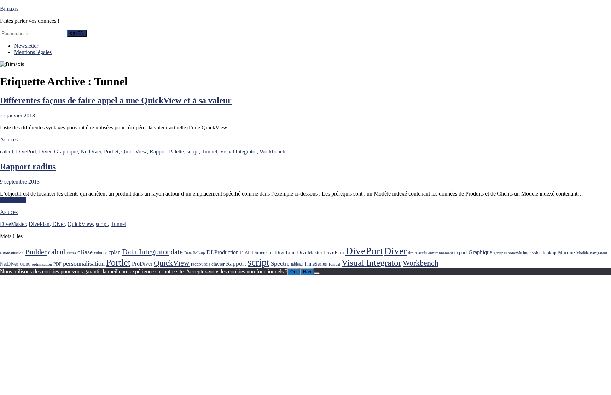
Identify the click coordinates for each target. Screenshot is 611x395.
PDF (57, 264)
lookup (550, 252)
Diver (45, 152)
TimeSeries (315, 264)
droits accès (417, 253)
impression (532, 252)
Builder (36, 252)
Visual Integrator (238, 152)
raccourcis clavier (208, 264)
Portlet (111, 152)
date (177, 252)
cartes (71, 253)
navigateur (598, 253)
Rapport (236, 263)
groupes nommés (508, 253)
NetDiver (91, 152)
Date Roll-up (194, 253)
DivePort (26, 152)
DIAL (245, 252)
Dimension (263, 252)
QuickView (134, 152)
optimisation (42, 264)
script (193, 152)
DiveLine (285, 252)
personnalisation (84, 263)
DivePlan (39, 224)
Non (307, 271)
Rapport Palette (167, 152)
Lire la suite (13, 200)
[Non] (317, 273)
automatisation (12, 253)
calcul (6, 152)
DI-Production (222, 252)
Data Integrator (145, 251)
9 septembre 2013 (20, 182)
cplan (115, 252)
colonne (100, 253)
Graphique (66, 152)
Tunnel (209, 152)
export (460, 252)
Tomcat (334, 264)
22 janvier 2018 (17, 115)
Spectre (280, 263)
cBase (85, 252)
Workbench (272, 152)
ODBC (25, 264)
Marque (566, 252)
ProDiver (142, 263)
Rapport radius (28, 166)
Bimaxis (9, 9)
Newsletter (26, 46)
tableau (297, 264)
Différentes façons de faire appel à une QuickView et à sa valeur (116, 100)
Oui (293, 271)
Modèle (582, 253)
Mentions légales (33, 52)
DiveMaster (13, 224)
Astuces (9, 139)
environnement (440, 253)
